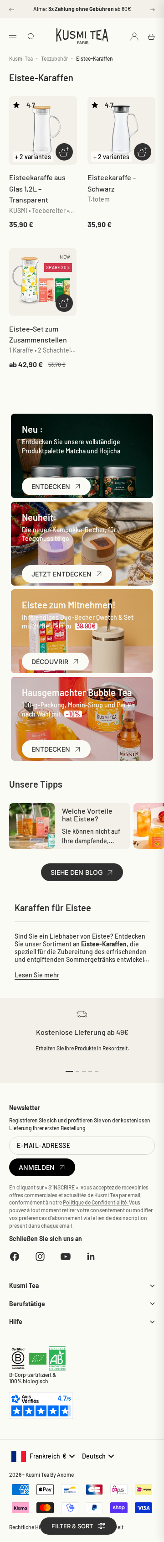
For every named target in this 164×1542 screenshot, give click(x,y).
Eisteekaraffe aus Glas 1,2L (37, 188)
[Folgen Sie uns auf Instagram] (40, 1256)
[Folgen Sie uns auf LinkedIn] (91, 1256)
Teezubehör (54, 58)
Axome (65, 1474)
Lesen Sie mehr (37, 975)
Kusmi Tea (21, 58)
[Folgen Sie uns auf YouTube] (65, 1256)
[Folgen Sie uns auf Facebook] (14, 1256)
